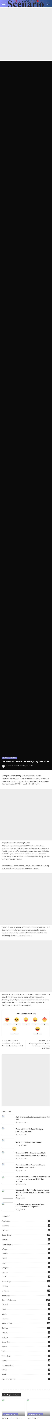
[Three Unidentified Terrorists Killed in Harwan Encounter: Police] (8, 1167)
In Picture (5, 1291)
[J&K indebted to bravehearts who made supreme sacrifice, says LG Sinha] (38, 1407)
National (5, 1319)
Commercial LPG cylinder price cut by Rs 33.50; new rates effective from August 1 (32, 1154)
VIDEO (4, 1370)
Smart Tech (6, 1342)
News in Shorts (7, 1323)
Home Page (6, 1281)
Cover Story (6, 1235)
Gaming (5, 1272)
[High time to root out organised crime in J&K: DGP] (8, 1119)
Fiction (4, 1258)
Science (5, 1337)
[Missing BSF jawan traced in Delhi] (8, 1143)
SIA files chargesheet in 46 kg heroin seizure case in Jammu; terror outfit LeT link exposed (33, 1179)
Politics (4, 1333)
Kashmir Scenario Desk (14, 765)
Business (5, 1226)
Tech (3, 1351)
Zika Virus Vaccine (9, 1379)
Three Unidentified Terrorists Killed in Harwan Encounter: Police (30, 1166)
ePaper (4, 1249)
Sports (4, 1347)
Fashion (5, 1254)
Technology (6, 1356)
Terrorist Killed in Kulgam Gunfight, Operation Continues (29, 1130)
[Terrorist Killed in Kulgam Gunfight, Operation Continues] (8, 1131)
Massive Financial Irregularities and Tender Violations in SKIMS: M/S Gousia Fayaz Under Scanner (33, 1192)
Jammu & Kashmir (9, 758)
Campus (5, 1230)
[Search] (47, 3)
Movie (4, 1309)
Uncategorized (7, 1365)
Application (6, 1221)
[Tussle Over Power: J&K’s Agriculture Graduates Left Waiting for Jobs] (8, 1206)
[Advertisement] (26, 34)
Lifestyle (5, 1305)
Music (4, 1314)
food (3, 1263)
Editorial (5, 1240)
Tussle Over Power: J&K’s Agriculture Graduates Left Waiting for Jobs (30, 1205)
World (4, 1374)
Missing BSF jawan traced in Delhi (28, 1142)
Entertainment (7, 1244)
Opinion (5, 1328)
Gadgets (5, 1268)
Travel (4, 1361)
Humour (5, 1286)
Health (4, 1277)
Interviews (6, 1295)
